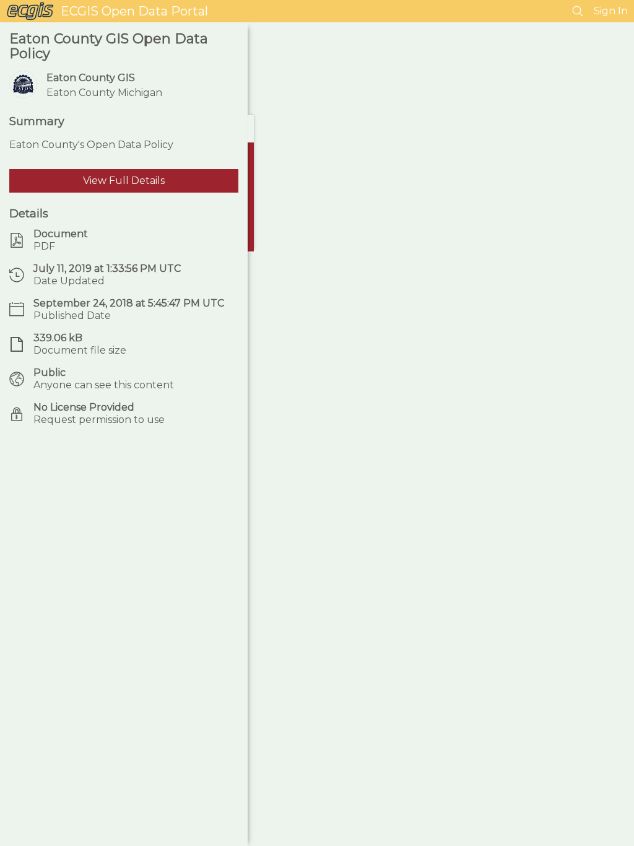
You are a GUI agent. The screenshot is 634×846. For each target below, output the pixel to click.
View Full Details (124, 180)
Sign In (611, 11)
